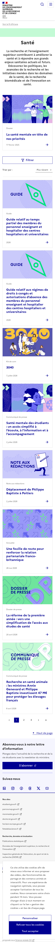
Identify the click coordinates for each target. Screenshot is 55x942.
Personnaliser (30, 918)
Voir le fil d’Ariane (10, 24)
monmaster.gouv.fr (10, 814)
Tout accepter (30, 931)
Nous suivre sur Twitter (38, 788)
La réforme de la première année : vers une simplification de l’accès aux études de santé (27, 621)
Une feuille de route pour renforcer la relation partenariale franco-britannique (25, 554)
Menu (51, 4)
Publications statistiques (13, 841)
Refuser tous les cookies (30, 924)
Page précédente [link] (9, 720)
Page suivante (38, 720)
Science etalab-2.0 (23, 940)
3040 (10, 367)
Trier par (7, 170)
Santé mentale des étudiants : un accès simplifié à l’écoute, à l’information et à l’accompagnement (27, 428)
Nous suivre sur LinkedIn (4, 788)
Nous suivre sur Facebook (21, 788)
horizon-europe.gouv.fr (12, 824)
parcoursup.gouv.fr (10, 809)
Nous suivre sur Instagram (13, 788)
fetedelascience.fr (10, 829)
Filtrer (30, 160)
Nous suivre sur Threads (30, 788)
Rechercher (42, 4)
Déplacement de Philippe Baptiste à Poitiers (25, 491)
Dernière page (45, 720)
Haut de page (44, 733)
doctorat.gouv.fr (9, 819)
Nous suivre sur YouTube (47, 788)
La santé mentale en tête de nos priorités (27, 136)
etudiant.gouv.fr (9, 804)
